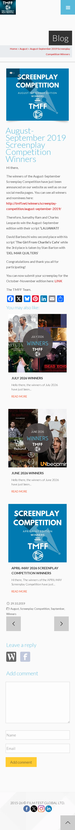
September (57, 608)
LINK (58, 281)
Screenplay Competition (35, 608)
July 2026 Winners (27, 378)
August (24, 48)
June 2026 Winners (27, 473)
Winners (11, 614)
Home (13, 48)
